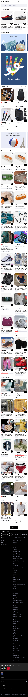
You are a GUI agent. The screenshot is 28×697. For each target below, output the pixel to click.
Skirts (14, 572)
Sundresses (15, 605)
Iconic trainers (5, 9)
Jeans (14, 581)
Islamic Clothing (16, 628)
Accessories (3, 539)
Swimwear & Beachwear (18, 567)
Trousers (15, 544)
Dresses (15, 542)
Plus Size (3, 540)
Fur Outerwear (16, 626)
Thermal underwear (17, 660)
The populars (4, 86)
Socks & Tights (16, 556)
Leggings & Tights (17, 614)
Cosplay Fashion (16, 553)
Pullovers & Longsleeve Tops (19, 561)
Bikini (14, 595)
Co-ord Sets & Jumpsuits (18, 558)
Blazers (14, 625)
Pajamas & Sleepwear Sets (19, 584)
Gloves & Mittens (16, 652)
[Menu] (1, 1)
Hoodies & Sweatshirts (18, 547)
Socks (14, 563)
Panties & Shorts (16, 646)
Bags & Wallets (4, 544)
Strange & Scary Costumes (19, 657)
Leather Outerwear (17, 653)
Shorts (14, 586)
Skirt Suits (15, 648)
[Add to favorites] (12, 13)
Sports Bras (15, 638)
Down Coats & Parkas (18, 602)
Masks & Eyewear (17, 655)
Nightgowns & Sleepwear (18, 635)
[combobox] (15, 5)
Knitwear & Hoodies (17, 540)
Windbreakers (16, 612)
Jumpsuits (15, 630)
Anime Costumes (16, 621)
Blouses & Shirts (16, 551)
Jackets (15, 570)
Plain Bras (15, 604)
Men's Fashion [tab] (15, 534)
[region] (14, 20)
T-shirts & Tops (16, 539)
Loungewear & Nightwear (18, 560)
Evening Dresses (16, 579)
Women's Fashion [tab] (5, 534)
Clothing (2, 537)
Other (2, 546)
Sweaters (15, 574)
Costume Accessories (17, 600)
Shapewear (15, 636)
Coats (14, 598)
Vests (14, 659)
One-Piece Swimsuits (17, 618)
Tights (14, 611)
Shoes (2, 542)
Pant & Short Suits (17, 589)
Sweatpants (15, 607)
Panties (14, 619)
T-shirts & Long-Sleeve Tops (19, 537)
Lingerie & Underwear (18, 554)
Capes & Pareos (16, 642)
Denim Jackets (16, 650)
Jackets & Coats (16, 549)
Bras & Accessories (17, 577)
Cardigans (15, 593)
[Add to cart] (11, 23)
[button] (2, 668)
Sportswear (15, 565)
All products (23, 9)
